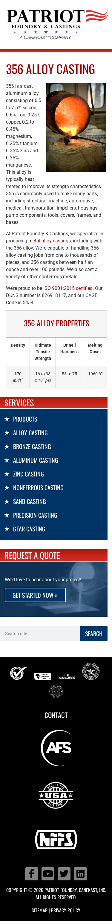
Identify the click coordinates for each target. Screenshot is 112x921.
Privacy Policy (65, 910)
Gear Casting (29, 528)
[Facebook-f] (31, 873)
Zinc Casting (28, 473)
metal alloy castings (49, 241)
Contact (56, 715)
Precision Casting (35, 515)
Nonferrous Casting (38, 487)
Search (93, 633)
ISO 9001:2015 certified (68, 288)
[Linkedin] (80, 873)
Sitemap (39, 910)
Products (25, 418)
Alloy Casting (30, 432)
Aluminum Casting (35, 460)
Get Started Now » (35, 595)
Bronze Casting (32, 446)
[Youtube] (48, 873)
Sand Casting (29, 501)
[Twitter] (64, 873)
